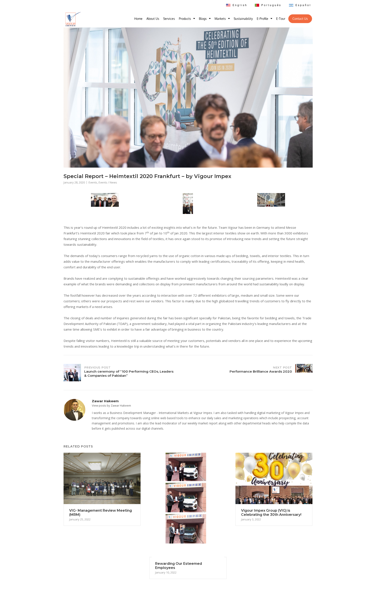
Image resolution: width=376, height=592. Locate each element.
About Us (152, 18)
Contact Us (300, 18)
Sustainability (243, 18)
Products (185, 18)
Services (169, 18)
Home (138, 18)
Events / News (108, 182)
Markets (220, 18)
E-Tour (280, 18)
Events (93, 182)
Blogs (203, 18)
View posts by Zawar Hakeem (111, 405)
